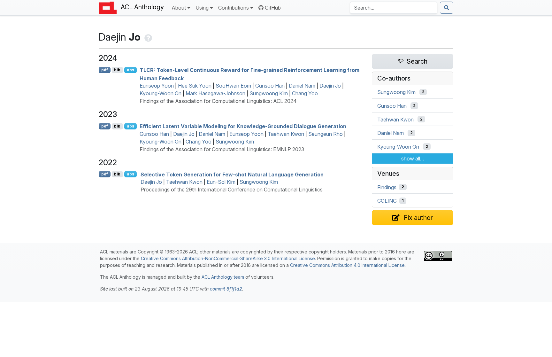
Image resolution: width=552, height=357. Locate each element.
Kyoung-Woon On (160, 93)
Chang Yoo (305, 93)
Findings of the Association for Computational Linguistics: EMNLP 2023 (222, 149)
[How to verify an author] (147, 37)
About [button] (179, 7)
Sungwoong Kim (268, 93)
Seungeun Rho (325, 134)
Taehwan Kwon (286, 134)
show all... (412, 158)
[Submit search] (446, 8)
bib (117, 69)
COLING (387, 201)
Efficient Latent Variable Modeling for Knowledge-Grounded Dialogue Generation (243, 126)
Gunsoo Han (270, 85)
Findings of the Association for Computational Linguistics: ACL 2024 (218, 101)
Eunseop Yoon (157, 85)
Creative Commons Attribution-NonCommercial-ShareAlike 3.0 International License (228, 258)
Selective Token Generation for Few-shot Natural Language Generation (232, 174)
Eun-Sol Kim (221, 182)
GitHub (273, 7)
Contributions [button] (233, 7)
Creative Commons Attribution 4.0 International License (347, 265)
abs (130, 69)
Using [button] (202, 7)
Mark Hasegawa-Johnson (215, 93)
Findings (386, 187)
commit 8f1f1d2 (226, 288)
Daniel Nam (302, 85)
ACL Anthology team (223, 277)
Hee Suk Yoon (194, 85)
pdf (104, 69)
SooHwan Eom (233, 85)
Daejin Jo (330, 85)
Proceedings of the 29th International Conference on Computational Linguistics (232, 189)
